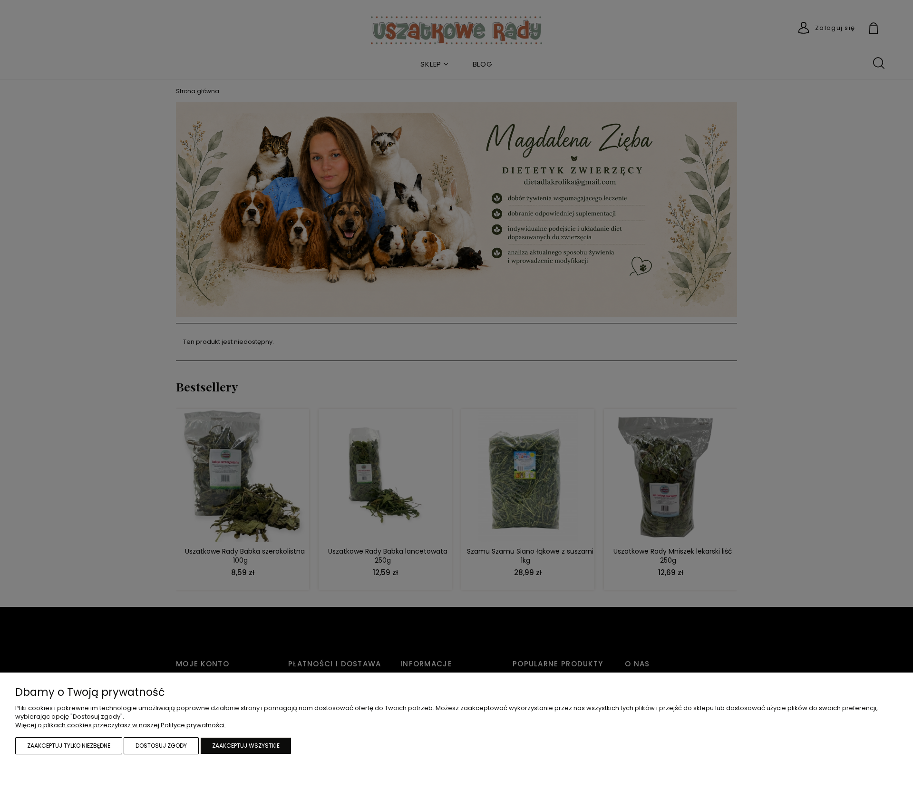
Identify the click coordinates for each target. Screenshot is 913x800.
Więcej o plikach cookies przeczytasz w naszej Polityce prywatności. (120, 725)
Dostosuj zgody (161, 745)
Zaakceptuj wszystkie (246, 745)
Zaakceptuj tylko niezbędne (68, 745)
